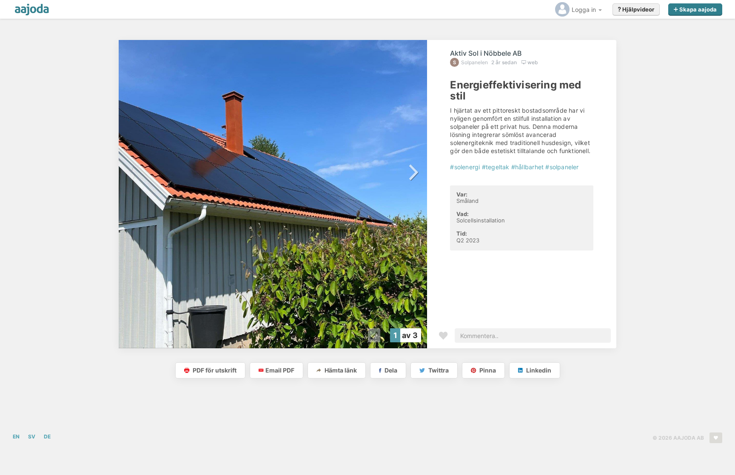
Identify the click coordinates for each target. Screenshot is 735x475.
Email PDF (279, 370)
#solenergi (465, 167)
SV (31, 436)
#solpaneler (561, 167)
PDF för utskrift (213, 370)
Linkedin (538, 370)
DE (47, 436)
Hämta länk (340, 370)
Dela (390, 370)
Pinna (487, 370)
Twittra (438, 370)
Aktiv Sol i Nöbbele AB (485, 53)
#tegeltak (496, 167)
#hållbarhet (527, 167)
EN (16, 436)
